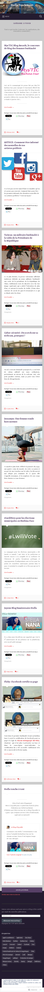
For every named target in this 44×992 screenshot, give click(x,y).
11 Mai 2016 (10, 598)
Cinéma (32, 941)
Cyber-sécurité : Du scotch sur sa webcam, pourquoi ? (21, 334)
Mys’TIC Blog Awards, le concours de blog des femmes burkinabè (22, 47)
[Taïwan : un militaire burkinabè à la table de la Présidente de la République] (22, 259)
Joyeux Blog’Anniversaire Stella (20, 608)
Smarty (23, 961)
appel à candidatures (8, 937)
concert (5, 944)
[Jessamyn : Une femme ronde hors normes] (22, 444)
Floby (32, 951)
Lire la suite (9, 107)
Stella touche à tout (14, 789)
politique (15, 958)
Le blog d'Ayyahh (17, 827)
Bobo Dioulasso (7, 941)
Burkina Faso (23, 941)
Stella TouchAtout (22, 5)
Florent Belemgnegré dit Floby (28, 740)
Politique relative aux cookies (10, 984)
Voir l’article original (14, 855)
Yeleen (4, 965)
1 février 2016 (10, 882)
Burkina (15, 941)
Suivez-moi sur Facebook (11, 894)
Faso (33, 944)
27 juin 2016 (10, 408)
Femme (5, 948)
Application (20, 937)
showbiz (16, 961)
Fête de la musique (8, 954)
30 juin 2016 (10, 225)
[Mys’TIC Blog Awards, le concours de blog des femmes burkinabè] (22, 64)
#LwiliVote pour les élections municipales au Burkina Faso (19, 519)
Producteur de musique (26, 958)
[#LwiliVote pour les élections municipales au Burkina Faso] (22, 537)
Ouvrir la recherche (40, 16)
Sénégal (30, 961)
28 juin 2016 (10, 323)
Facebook (26, 944)
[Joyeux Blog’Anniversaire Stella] (22, 623)
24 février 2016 (10, 779)
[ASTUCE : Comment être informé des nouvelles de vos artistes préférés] (22, 167)
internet (18, 954)
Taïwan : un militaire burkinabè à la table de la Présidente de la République (21, 237)
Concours (12, 944)
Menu (7, 17)
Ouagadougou (6, 958)
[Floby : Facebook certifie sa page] (22, 697)
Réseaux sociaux (7, 961)
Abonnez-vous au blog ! (11, 921)
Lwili (24, 954)
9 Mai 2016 (9, 672)
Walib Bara (37, 961)
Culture (19, 944)
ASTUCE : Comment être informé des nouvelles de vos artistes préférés (21, 145)
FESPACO (11, 948)
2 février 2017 (10, 132)
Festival (19, 948)
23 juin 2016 (10, 508)
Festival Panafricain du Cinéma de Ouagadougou (16, 951)
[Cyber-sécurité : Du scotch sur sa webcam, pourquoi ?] (22, 353)
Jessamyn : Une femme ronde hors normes (19, 420)
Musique (30, 954)
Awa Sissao (28, 937)
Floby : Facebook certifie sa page (21, 681)
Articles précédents (22, 890)
